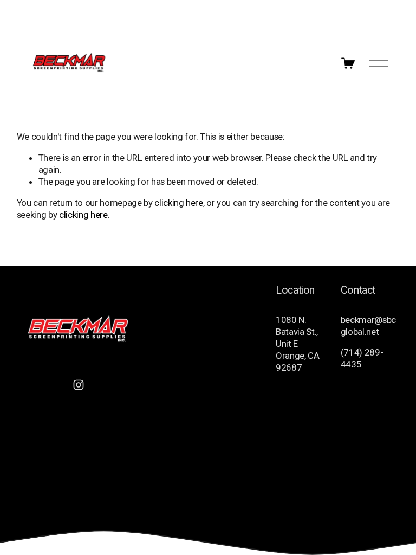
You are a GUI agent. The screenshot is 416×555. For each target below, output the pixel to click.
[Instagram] (78, 384)
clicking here (178, 202)
